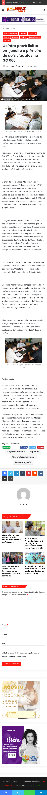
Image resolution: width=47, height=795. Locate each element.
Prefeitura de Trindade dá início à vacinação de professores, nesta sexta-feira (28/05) (34, 543)
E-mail (5, 634)
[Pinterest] (28, 473)
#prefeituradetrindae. (23, 457)
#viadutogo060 (23, 462)
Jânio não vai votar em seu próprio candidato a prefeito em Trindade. (12, 538)
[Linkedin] (16, 473)
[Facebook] (4, 473)
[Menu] (3, 10)
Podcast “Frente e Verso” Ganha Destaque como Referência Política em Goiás (11, 571)
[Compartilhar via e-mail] (4, 478)
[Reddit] (34, 473)
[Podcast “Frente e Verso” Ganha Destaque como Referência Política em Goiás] (12, 558)
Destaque (32, 33)
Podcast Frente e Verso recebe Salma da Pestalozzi (26, 2)
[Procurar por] (44, 10)
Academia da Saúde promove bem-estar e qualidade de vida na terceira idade (35, 570)
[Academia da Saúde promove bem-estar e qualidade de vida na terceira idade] (35, 558)
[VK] (40, 473)
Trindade (7, 41)
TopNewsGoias (8, 786)
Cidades (13, 28)
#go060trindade (17, 451)
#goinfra (35, 451)
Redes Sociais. (34, 37)
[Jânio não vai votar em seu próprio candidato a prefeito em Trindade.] (12, 527)
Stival (8, 66)
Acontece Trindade (10, 33)
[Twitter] (10, 473)
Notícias (15, 37)
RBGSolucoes (39, 786)
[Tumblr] (22, 473)
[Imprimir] (10, 478)
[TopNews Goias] (16, 9)
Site (3, 644)
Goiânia (6, 37)
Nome (5, 625)
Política (23, 37)
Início (6, 28)
